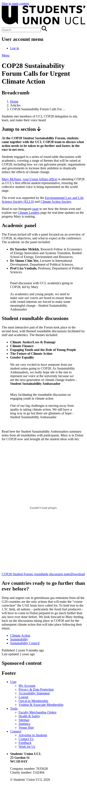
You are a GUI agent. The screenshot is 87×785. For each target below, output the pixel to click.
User (13, 682)
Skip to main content (15, 3)
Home (14, 101)
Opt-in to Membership (33, 701)
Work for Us (27, 746)
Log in (14, 48)
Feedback (25, 743)
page (35, 209)
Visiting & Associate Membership (41, 704)
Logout (23, 697)
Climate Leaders (28, 212)
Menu (6, 55)
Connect (15, 731)
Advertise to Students (33, 735)
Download (78, 574)
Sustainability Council (24, 643)
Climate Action (20, 635)
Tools (14, 708)
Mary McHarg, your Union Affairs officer (29, 179)
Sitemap (24, 720)
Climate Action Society (56, 201)
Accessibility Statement (34, 693)
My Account (27, 685)
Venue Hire (26, 727)
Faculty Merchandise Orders (37, 712)
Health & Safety (29, 716)
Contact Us (26, 739)
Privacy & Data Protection (36, 689)
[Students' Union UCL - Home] (43, 24)
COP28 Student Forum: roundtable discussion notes (36, 574)
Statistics (24, 724)
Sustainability (19, 639)
